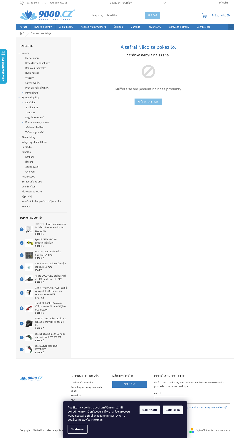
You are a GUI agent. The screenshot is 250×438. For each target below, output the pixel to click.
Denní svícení (29, 187)
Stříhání (29, 157)
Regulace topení (34, 117)
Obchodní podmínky (121, 3)
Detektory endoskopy (37, 63)
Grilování (30, 172)
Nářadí (25, 53)
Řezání (29, 162)
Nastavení (77, 429)
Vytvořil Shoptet (205, 430)
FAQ (73, 400)
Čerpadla (27, 147)
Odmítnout (149, 410)
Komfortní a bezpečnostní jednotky (41, 201)
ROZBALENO (28, 177)
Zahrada (26, 152)
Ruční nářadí (32, 73)
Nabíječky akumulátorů (34, 142)
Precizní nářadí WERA (36, 88)
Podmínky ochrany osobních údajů (86, 389)
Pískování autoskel (32, 192)
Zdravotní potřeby (32, 182)
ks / (129, 384)
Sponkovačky (32, 83)
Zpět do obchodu (148, 101)
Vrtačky (29, 78)
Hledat (152, 15)
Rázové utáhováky (35, 68)
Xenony (26, 206)
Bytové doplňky (30, 97)
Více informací (94, 420)
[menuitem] (23, 27)
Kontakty (76, 395)
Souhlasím (173, 410)
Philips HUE (32, 107)
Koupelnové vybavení (37, 122)
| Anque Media (222, 430)
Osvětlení (30, 102)
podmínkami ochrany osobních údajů (207, 407)
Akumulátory (29, 137)
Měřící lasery (32, 58)
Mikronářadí (31, 93)
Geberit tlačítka (34, 127)
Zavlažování (31, 167)
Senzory (31, 112)
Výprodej (27, 196)
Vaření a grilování (34, 132)
